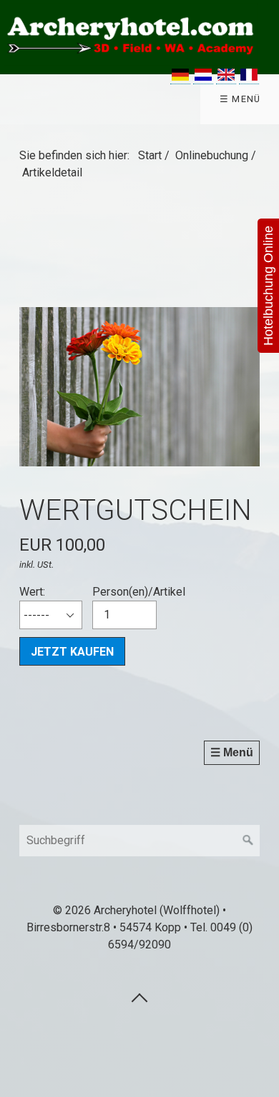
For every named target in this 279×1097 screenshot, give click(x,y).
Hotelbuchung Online (268, 286)
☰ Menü (240, 99)
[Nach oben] (139, 997)
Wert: (32, 591)
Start (150, 155)
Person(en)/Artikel (138, 591)
